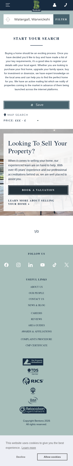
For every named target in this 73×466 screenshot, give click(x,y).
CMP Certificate (36, 345)
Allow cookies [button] (52, 456)
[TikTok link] (54, 265)
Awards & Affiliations (36, 331)
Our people (36, 293)
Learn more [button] (29, 447)
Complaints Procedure (36, 339)
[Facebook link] (6, 265)
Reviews (36, 319)
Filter (61, 19)
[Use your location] (8, 19)
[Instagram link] (18, 265)
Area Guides (36, 325)
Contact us (36, 299)
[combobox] (32, 19)
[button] (36, 105)
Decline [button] (20, 456)
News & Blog (36, 305)
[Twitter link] (66, 265)
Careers (36, 313)
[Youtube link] (42, 265)
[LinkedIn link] (30, 265)
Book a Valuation (38, 190)
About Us (36, 286)
